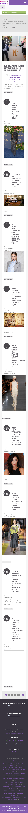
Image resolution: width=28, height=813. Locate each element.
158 (18, 695)
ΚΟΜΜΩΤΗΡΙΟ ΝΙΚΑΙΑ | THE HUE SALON (14, 779)
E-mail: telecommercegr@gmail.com (14, 733)
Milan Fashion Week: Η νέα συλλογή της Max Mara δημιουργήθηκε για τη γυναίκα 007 (18, 356)
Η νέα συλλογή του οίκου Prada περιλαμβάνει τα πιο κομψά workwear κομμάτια (17, 501)
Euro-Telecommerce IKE (20, 806)
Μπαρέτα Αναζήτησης (11, 12)
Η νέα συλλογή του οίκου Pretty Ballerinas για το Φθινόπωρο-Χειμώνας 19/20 (16, 297)
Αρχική (13, 28)
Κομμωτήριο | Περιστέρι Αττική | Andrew (14, 790)
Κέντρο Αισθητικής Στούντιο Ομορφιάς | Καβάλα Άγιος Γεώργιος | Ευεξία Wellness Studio (14, 769)
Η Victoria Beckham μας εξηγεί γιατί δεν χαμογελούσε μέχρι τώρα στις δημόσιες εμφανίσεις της (17, 629)
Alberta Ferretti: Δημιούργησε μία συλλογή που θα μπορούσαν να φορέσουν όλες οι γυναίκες (17, 581)
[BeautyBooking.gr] (10, 2)
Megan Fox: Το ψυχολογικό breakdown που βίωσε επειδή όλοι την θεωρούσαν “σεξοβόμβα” (17, 436)
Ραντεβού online (8, 92)
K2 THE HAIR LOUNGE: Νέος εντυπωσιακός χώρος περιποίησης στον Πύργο (14, 68)
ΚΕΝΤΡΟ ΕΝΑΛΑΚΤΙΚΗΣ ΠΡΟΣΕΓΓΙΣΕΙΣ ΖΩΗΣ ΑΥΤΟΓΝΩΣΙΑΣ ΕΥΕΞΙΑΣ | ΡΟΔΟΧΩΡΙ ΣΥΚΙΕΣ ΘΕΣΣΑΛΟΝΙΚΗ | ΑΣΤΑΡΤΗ (14, 775)
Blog (14, 754)
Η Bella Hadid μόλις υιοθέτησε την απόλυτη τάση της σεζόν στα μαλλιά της (16, 234)
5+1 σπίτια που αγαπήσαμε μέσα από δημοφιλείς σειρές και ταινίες (16, 180)
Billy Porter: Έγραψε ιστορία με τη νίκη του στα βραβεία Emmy (15, 110)
